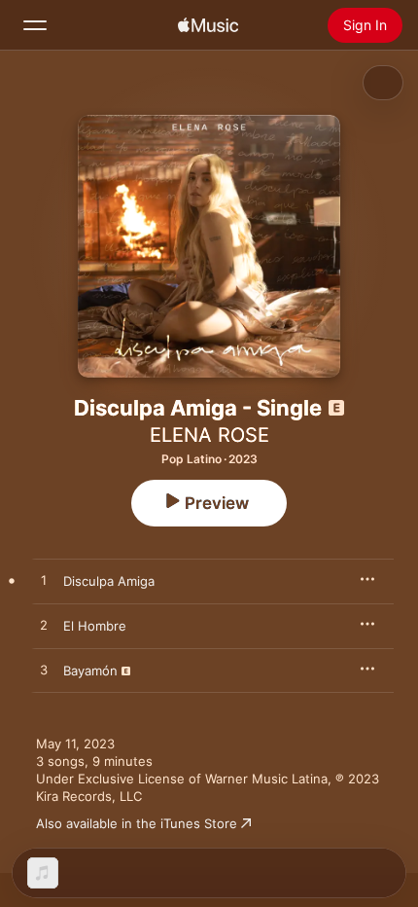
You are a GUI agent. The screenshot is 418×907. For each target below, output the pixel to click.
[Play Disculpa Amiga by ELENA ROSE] (43, 581)
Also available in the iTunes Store (136, 823)
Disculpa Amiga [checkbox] (109, 581)
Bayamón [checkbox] (90, 670)
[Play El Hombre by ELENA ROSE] (43, 626)
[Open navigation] (35, 25)
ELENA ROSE (209, 435)
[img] (208, 25)
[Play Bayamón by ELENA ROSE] (43, 670)
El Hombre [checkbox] (94, 626)
